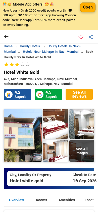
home (8, 46)
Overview (16, 200)
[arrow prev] (6, 36)
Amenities (67, 200)
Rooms (41, 200)
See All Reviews (79, 94)
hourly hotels (30, 46)
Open (88, 7)
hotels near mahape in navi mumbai (50, 52)
